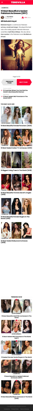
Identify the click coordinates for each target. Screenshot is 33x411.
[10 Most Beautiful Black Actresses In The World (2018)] (16, 387)
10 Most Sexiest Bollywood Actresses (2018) (14, 242)
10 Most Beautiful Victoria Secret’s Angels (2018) (16, 193)
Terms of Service (24, 409)
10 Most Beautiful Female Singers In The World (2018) (15, 217)
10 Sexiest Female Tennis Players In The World (16, 357)
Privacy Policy (15, 409)
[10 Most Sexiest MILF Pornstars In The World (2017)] (16, 326)
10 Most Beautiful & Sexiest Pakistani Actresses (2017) (16, 377)
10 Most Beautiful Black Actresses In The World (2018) (16, 397)
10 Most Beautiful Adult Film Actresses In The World (16, 317)
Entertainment (6, 123)
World (4, 167)
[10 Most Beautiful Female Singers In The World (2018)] (16, 206)
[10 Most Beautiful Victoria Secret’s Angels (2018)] (16, 182)
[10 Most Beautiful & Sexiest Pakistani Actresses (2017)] (16, 366)
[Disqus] (16, 268)
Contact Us (7, 409)
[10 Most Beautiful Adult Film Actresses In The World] (16, 306)
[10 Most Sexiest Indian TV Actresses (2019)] (16, 137)
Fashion (4, 190)
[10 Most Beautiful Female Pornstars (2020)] (16, 115)
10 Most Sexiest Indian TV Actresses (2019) (16, 148)
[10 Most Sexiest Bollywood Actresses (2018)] (16, 230)
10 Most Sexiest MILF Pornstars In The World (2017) (16, 337)
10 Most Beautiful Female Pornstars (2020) (16, 126)
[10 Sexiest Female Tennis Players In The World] (16, 347)
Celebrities (5, 145)
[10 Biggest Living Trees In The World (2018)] (16, 160)
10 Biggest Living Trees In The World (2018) (16, 170)
